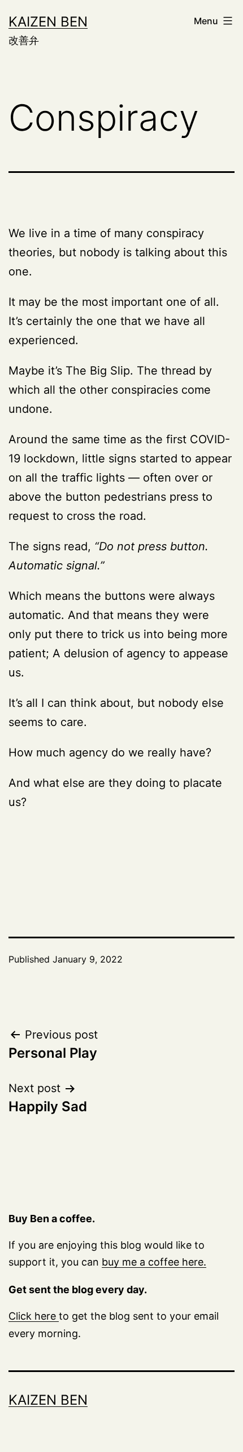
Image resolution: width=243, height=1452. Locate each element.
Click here (33, 1316)
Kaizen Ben (48, 22)
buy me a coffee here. (154, 1262)
